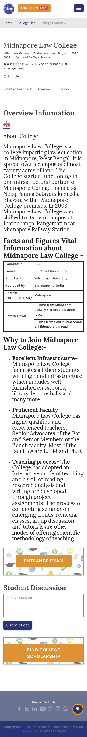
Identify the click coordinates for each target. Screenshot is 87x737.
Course (63, 89)
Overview (45, 89)
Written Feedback (18, 89)
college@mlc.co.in (15, 68)
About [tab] (6, 124)
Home (7, 23)
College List (26, 23)
